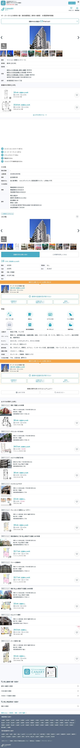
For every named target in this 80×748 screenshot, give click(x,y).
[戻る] (1, 37)
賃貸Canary (4, 713)
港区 (16, 713)
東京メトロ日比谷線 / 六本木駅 (16, 72)
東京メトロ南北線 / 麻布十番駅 (16, 70)
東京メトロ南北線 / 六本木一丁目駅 (18, 75)
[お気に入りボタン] (77, 95)
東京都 (11, 713)
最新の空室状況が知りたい (41, 296)
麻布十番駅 (22, 713)
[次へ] (78, 37)
